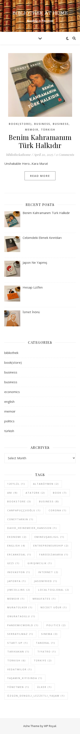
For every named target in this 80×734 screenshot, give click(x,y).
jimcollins (18, 589)
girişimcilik (40, 563)
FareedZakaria (53, 554)
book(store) (20, 124)
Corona (58, 510)
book (60, 492)
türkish (48, 129)
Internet (48, 572)
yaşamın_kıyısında (24, 678)
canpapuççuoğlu (24, 510)
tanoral (45, 642)
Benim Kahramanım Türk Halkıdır (40, 141)
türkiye (43, 660)
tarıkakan (18, 651)
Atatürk (35, 492)
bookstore (19, 501)
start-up (17, 642)
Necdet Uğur (54, 607)
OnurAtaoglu (21, 616)
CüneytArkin (20, 519)
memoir (31, 129)
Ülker (44, 687)
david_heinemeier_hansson (32, 528)
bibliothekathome (18, 154)
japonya (16, 581)
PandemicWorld (23, 625)
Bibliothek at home (40, 13)
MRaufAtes (44, 598)
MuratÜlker (20, 607)
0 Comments (65, 154)
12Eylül (16, 483)
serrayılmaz (20, 633)
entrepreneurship (51, 545)
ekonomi (17, 536)
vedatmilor (19, 669)
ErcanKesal (19, 554)
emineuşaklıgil (49, 536)
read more (40, 176)
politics (9, 421)
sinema (49, 633)
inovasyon (18, 572)
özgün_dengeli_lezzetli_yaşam (36, 695)
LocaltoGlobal (53, 589)
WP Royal (50, 726)
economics (12, 392)
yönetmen (18, 687)
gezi (13, 563)
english (9, 401)
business (42, 124)
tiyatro (46, 651)
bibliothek (11, 353)
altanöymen (46, 483)
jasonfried (45, 581)
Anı (12, 492)
